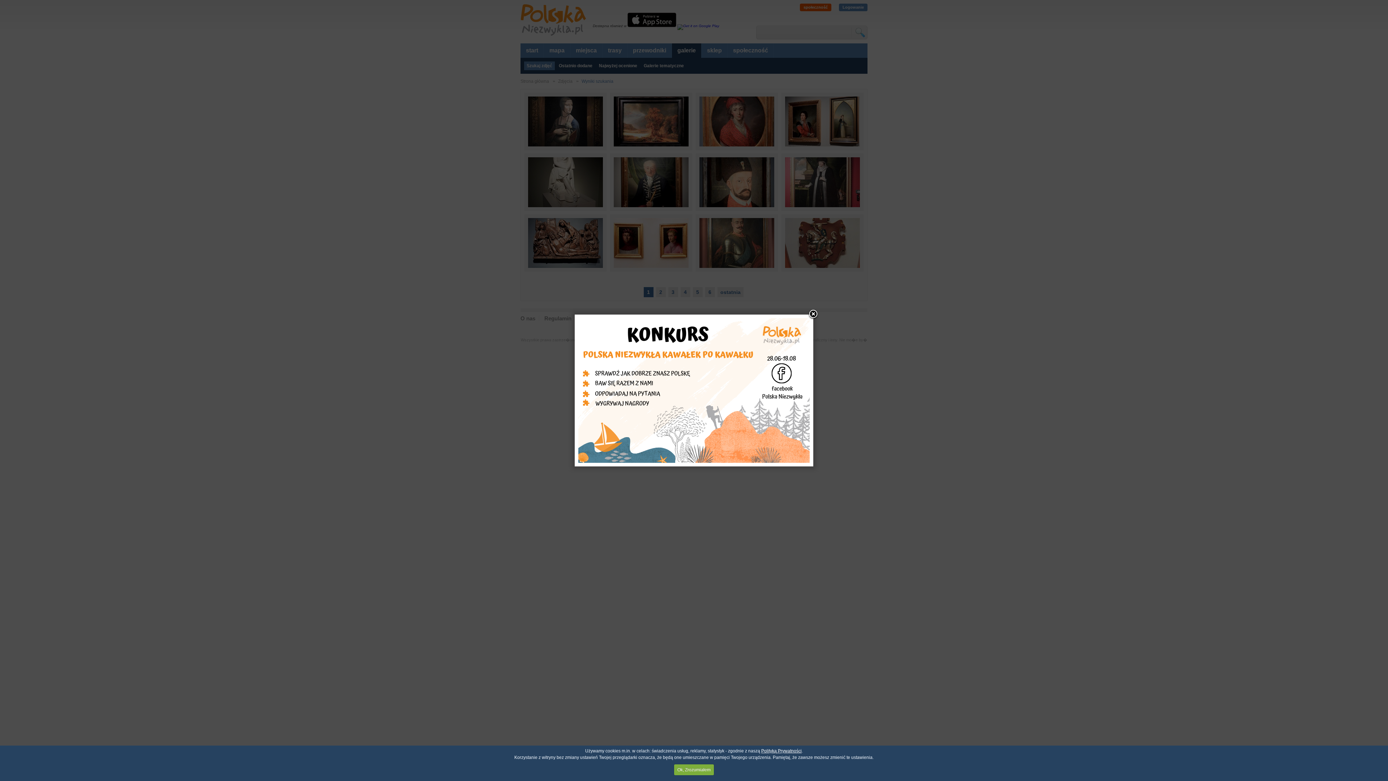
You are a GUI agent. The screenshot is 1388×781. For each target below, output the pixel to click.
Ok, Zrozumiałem (694, 769)
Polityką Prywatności (781, 751)
